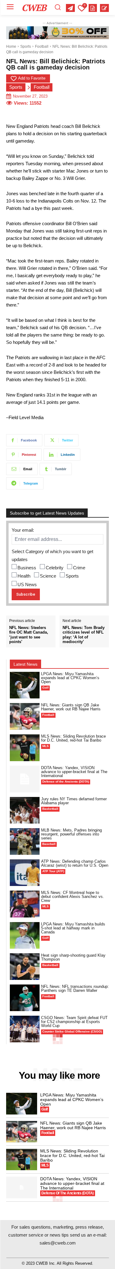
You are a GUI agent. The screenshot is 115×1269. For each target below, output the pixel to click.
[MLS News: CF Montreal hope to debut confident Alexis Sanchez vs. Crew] (25, 904)
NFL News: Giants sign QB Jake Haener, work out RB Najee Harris (71, 707)
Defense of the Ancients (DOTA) (65, 781)
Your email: (23, 530)
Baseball (49, 844)
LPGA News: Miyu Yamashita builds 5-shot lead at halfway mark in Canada (73, 928)
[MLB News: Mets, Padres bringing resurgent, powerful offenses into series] (25, 841)
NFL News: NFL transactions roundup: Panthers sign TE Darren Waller (75, 988)
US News (27, 584)
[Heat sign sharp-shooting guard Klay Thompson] (25, 966)
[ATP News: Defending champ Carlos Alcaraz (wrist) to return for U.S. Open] (25, 872)
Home (11, 46)
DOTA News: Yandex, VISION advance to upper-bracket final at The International (74, 771)
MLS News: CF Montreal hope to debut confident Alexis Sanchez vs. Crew (72, 896)
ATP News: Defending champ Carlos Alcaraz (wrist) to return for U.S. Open (74, 863)
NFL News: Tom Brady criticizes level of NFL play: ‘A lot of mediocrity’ (84, 634)
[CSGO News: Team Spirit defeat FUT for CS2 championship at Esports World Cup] (25, 1029)
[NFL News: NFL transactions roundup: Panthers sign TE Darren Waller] (25, 997)
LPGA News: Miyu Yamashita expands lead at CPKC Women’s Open (70, 678)
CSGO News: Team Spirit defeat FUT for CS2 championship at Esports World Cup (74, 1021)
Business (26, 567)
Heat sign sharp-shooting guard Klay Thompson (73, 957)
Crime (79, 567)
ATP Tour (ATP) (53, 871)
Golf (45, 687)
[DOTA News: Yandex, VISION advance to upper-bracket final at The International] (25, 779)
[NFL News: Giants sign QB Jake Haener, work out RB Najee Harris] (25, 716)
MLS (45, 746)
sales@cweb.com (58, 1242)
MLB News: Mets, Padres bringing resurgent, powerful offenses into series (71, 834)
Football (41, 46)
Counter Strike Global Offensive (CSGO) (72, 1031)
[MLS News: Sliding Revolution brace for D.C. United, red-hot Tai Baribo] (25, 747)
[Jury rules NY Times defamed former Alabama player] (25, 810)
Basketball (50, 808)
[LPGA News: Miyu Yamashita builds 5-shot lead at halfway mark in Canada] (25, 935)
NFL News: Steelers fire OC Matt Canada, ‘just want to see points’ (28, 634)
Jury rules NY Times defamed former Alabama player (74, 801)
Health (23, 576)
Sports (25, 46)
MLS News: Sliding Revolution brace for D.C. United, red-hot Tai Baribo (73, 738)
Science (48, 576)
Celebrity (54, 567)
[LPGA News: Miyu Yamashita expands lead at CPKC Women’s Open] (25, 685)
